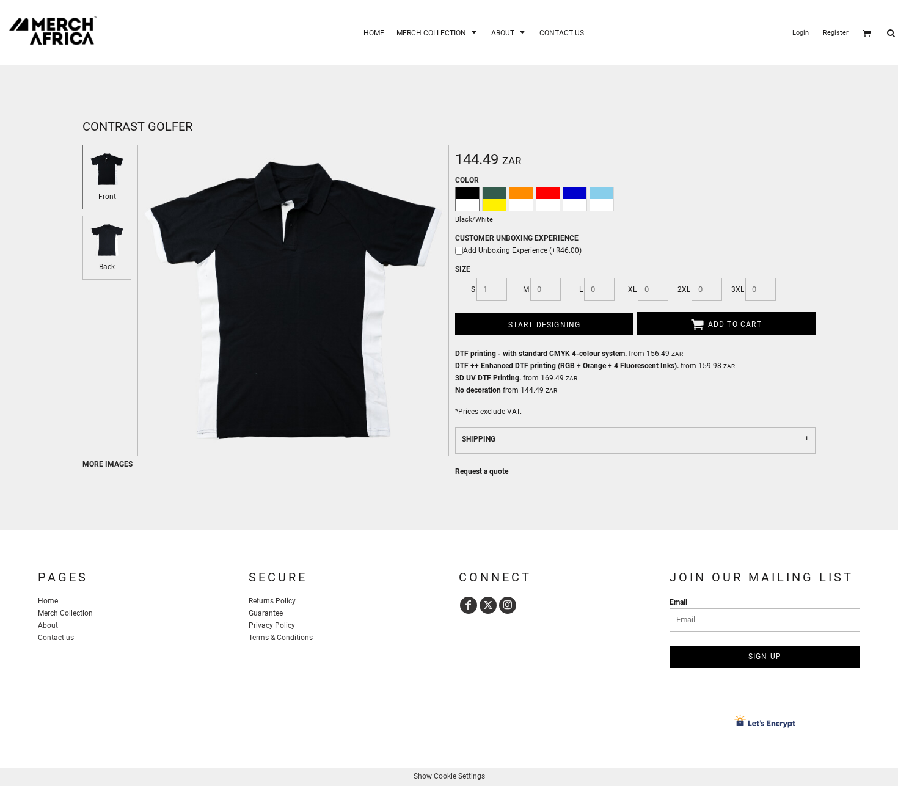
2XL (683, 289)
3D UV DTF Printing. (488, 378)
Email (678, 602)
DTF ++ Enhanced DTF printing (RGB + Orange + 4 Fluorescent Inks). (567, 366)
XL (632, 289)
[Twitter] (488, 605)
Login (800, 33)
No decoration (478, 390)
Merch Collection (65, 613)
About (48, 625)
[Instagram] (507, 605)
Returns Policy (272, 601)
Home (48, 601)
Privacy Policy (272, 625)
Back (107, 267)
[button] (437, 32)
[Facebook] (468, 605)
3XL (737, 289)
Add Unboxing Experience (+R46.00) (522, 250)
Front (107, 196)
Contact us (56, 637)
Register (836, 33)
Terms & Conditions (281, 637)
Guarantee (266, 613)
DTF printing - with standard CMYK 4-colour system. (541, 353)
